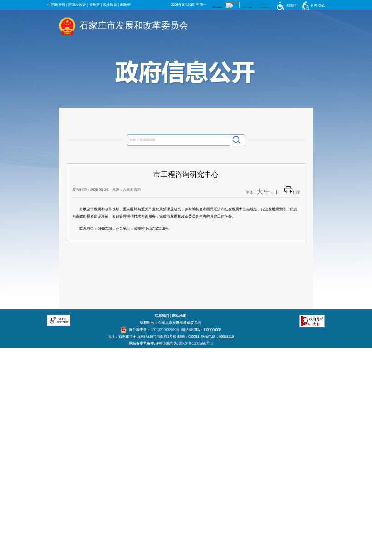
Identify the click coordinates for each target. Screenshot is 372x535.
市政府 (125, 5)
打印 (296, 192)
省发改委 (110, 5)
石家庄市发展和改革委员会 (133, 25)
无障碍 (291, 6)
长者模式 (317, 6)
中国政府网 (56, 5)
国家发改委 (77, 5)
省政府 (94, 5)
